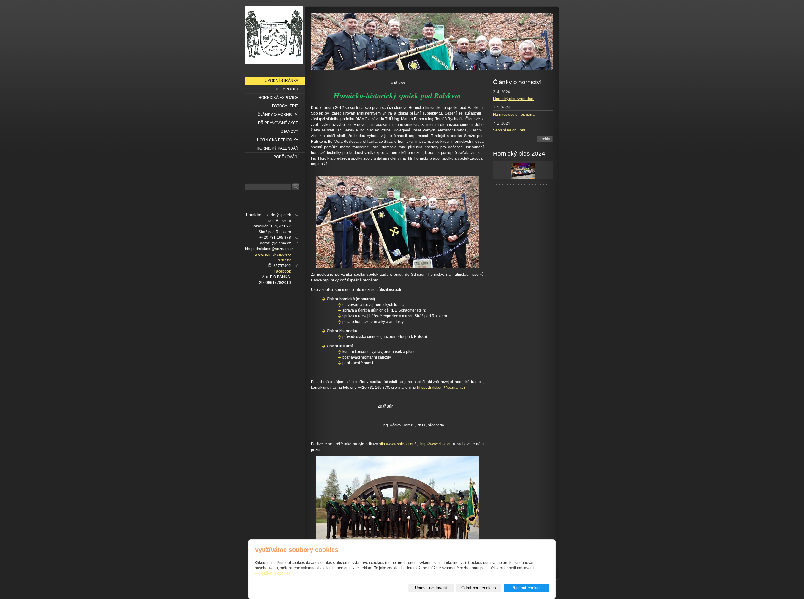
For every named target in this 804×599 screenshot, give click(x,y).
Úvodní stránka (281, 80)
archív (545, 139)
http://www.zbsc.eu (436, 444)
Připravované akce (278, 123)
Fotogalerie (285, 106)
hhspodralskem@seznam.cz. (441, 387)
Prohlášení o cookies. (273, 573)
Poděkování (286, 157)
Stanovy (289, 131)
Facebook (282, 271)
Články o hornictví (278, 114)
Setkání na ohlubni (509, 130)
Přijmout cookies (526, 588)
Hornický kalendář (277, 148)
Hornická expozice (278, 97)
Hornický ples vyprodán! (513, 99)
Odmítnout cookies (478, 588)
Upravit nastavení (431, 588)
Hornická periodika (277, 140)
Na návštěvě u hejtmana (514, 114)
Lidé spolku (286, 89)
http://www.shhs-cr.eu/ (397, 444)
